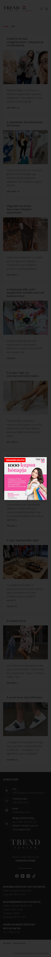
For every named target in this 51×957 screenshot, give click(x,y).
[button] (43, 461)
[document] (25, 478)
